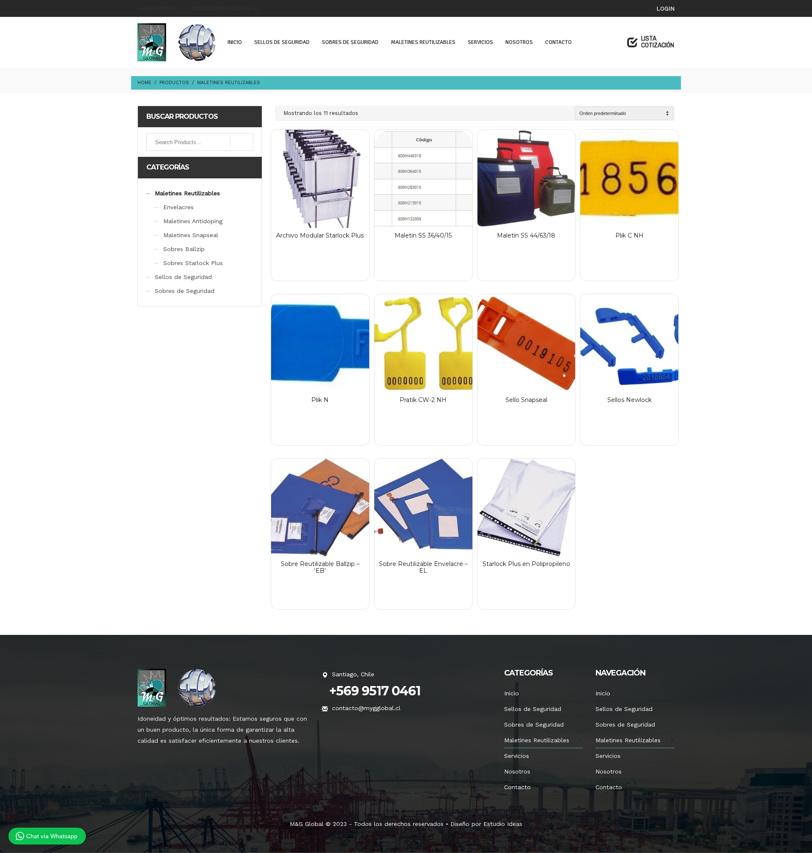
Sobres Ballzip (184, 249)
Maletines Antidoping (192, 221)
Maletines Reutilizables (187, 193)
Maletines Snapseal (190, 235)
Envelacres (178, 207)
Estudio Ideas (502, 823)
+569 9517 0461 (159, 8)
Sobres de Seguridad (184, 290)
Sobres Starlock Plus (193, 263)
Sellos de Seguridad (183, 276)
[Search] (241, 142)
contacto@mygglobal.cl (224, 8)
